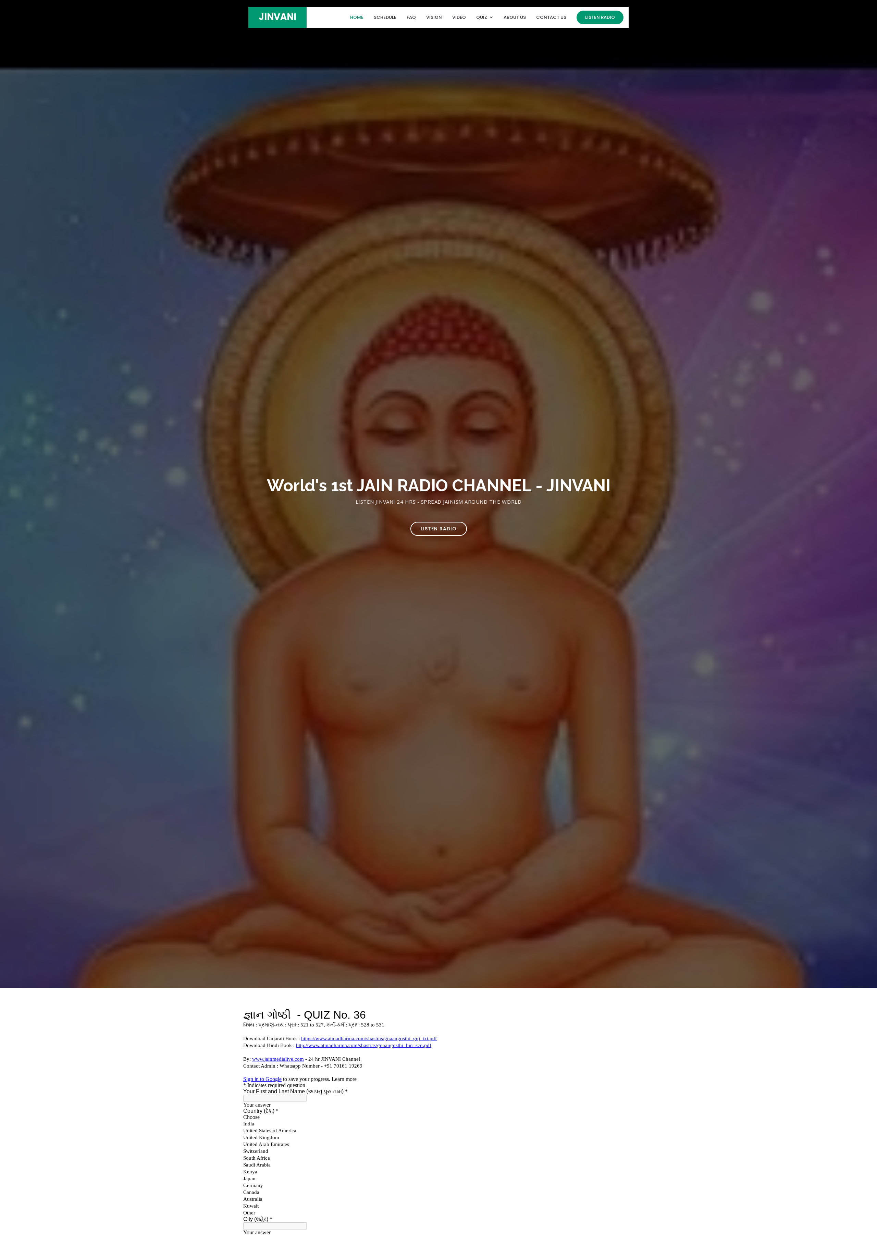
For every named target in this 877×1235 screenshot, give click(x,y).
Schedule (385, 17)
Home (356, 17)
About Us (515, 17)
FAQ (411, 17)
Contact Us (551, 17)
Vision (434, 17)
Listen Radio (600, 17)
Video (459, 17)
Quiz (481, 17)
